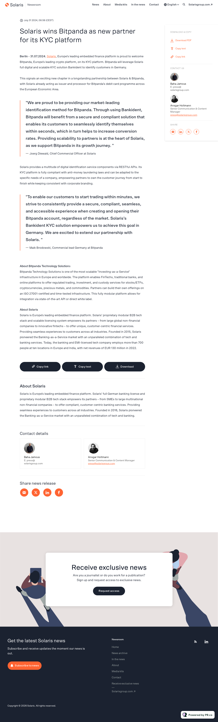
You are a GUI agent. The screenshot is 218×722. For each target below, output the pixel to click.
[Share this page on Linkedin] (47, 492)
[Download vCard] (75, 444)
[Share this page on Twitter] (36, 492)
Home (115, 647)
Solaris (51, 56)
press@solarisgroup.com (101, 463)
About (107, 4)
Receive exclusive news (125, 683)
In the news (138, 4)
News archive (119, 653)
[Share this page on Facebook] (59, 492)
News (95, 4)
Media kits (121, 4)
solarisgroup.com (199, 4)
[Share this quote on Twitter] (153, 124)
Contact (154, 4)
